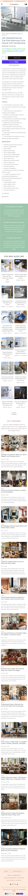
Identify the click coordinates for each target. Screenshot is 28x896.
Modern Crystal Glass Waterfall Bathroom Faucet (21, 276)
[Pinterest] (15, 884)
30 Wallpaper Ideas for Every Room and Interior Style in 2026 (14, 526)
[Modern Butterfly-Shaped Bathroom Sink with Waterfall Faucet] (20, 316)
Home (3, 33)
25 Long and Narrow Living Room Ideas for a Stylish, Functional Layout (14, 633)
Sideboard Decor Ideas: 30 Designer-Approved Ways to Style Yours (13, 814)
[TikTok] (17, 884)
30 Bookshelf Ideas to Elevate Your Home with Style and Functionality (12, 705)
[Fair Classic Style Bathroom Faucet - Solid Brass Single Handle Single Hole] (7, 316)
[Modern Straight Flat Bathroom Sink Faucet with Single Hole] (7, 265)
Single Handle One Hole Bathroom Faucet (7, 302)
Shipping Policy (17, 875)
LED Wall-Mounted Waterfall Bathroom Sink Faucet (20, 302)
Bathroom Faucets (16, 33)
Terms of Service (11, 880)
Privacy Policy (20, 877)
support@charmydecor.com (20, 1)
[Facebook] (10, 884)
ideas (2, 452)
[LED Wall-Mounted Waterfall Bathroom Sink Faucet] (20, 292)
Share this (5, 196)
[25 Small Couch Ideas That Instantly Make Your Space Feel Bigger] (14, 657)
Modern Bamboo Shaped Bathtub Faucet (7, 354)
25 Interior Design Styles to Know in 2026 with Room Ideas (12, 562)
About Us (9, 875)
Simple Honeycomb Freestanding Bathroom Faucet (20, 351)
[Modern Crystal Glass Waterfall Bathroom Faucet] (20, 265)
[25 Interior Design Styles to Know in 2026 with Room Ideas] (14, 550)
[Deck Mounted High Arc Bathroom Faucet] (7, 368)
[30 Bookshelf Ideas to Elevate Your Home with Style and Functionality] (14, 693)
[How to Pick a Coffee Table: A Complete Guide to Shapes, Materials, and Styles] (14, 730)
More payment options (14, 64)
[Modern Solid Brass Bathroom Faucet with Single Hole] (7, 392)
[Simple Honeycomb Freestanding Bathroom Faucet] (20, 342)
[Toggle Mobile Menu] (2, 4)
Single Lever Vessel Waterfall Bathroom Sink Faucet (20, 378)
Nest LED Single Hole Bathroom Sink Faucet (21, 403)
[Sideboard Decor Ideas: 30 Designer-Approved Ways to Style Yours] (14, 801)
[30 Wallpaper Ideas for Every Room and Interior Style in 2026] (14, 514)
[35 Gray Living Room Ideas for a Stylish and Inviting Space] (14, 479)
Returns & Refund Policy (10, 877)
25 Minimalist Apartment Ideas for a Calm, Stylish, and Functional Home (12, 598)
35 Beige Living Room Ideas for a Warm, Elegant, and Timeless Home (14, 455)
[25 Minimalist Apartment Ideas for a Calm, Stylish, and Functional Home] (14, 586)
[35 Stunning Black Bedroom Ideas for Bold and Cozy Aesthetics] (14, 837)
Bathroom (8, 33)
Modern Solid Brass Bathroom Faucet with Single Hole (7, 403)
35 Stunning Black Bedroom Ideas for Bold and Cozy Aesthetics (13, 849)
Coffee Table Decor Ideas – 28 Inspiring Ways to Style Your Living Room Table (13, 778)
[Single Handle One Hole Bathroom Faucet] (7, 292)
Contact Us (18, 880)
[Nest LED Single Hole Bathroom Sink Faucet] (20, 392)
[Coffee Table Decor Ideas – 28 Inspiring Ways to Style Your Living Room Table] (14, 766)
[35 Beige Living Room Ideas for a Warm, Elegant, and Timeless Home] (14, 443)
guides (2, 740)
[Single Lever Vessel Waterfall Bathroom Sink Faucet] (20, 368)
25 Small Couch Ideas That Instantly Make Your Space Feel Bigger (12, 669)
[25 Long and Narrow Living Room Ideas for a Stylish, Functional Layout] (14, 621)
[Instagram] (12, 884)
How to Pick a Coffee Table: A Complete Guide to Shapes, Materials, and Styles (14, 742)
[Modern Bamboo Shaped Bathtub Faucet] (7, 343)
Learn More (17, 216)
